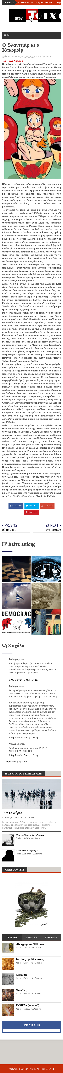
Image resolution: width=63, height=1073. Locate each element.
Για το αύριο (12, 813)
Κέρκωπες (21, 974)
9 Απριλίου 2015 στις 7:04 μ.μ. (23, 680)
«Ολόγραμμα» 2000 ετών (17, 2)
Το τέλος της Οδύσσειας (42, 2)
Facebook (17, 506)
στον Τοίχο (31, 1069)
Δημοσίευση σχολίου (16, 761)
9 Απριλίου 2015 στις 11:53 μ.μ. (24, 755)
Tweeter (33, 506)
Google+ (48, 506)
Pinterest (32, 512)
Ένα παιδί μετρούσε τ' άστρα (30, 835)
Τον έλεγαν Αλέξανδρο (27, 850)
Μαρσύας (21, 990)
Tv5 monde (53, 529)
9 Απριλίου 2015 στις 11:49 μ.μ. (24, 737)
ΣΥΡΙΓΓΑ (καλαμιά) (27, 1005)
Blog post (9, 529)
